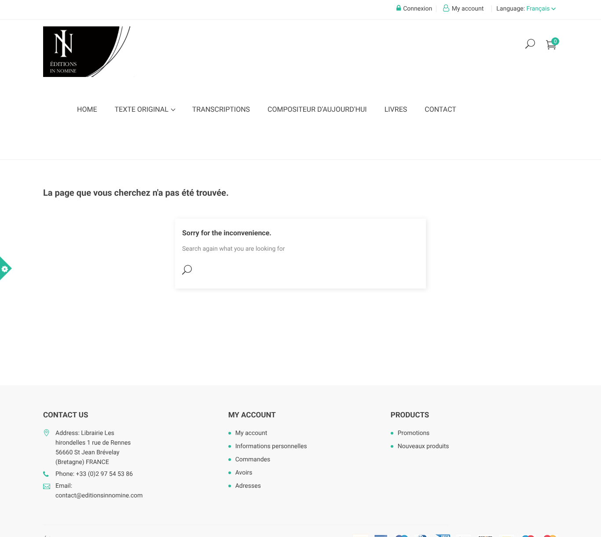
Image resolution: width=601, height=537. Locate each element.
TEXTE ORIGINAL (142, 109)
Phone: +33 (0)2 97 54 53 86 (94, 474)
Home (87, 109)
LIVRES (396, 109)
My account (252, 415)
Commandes (253, 459)
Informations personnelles (271, 446)
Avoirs (244, 472)
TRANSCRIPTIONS (221, 109)
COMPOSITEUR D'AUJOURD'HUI (317, 109)
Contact (440, 109)
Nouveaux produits (423, 446)
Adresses (248, 486)
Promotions (414, 433)
